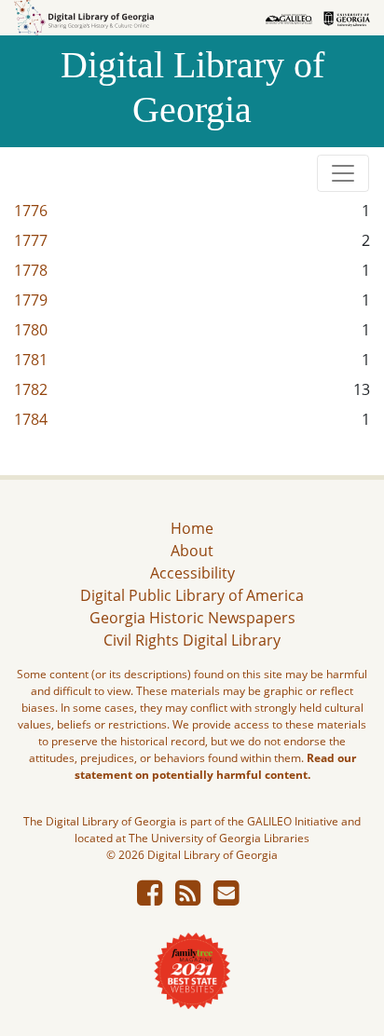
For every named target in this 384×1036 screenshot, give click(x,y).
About (192, 550)
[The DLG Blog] (187, 898)
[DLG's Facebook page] (149, 898)
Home (192, 528)
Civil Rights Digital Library (192, 640)
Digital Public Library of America (192, 595)
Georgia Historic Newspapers (192, 617)
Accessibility (192, 573)
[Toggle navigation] (343, 173)
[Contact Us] (226, 898)
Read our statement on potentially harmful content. (215, 766)
